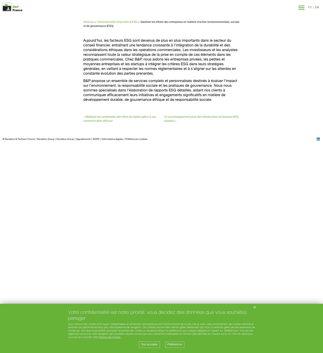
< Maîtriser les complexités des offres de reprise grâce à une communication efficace (119, 119)
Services (88, 22)
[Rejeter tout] (255, 307)
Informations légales (112, 139)
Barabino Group (45, 139)
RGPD (96, 139)
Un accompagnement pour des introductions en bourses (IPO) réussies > (201, 119)
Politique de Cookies (109, 337)
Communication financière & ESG (117, 22)
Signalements (83, 139)
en (317, 7)
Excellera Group (65, 139)
